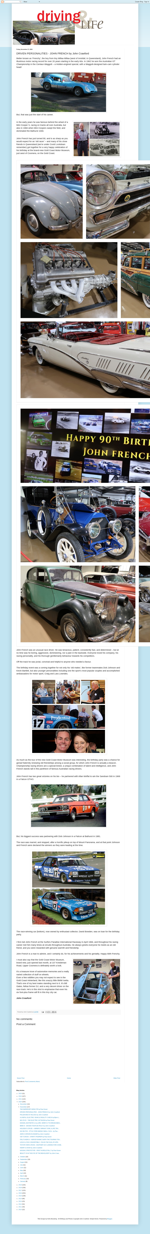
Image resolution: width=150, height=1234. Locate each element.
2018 (20, 1187)
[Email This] (46, 1012)
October (23, 1157)
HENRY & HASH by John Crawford (31, 1148)
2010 (20, 1209)
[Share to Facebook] (53, 1012)
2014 (20, 1198)
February (23, 1179)
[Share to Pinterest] (55, 1012)
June (22, 1167)
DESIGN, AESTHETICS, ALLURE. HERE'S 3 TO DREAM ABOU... (40, 1123)
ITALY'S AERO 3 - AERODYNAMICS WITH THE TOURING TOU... (40, 1139)
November (23, 1107)
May (21, 1170)
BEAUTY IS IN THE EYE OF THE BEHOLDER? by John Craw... (40, 1153)
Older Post (116, 1078)
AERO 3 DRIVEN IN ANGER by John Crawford (34, 1134)
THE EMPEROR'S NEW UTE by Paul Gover (34, 1109)
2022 (20, 1096)
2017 (20, 1190)
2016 (20, 1193)
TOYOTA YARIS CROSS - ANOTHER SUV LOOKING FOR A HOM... (41, 1145)
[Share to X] (51, 1012)
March (22, 1176)
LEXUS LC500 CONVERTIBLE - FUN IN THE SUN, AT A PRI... (39, 1142)
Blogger (109, 1219)
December (23, 1104)
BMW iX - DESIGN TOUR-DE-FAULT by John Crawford (37, 1126)
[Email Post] (42, 1012)
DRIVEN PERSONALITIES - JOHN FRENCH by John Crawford (40, 1112)
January (23, 1181)
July (21, 1165)
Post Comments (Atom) (32, 1081)
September (24, 1159)
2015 (20, 1196)
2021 (20, 1099)
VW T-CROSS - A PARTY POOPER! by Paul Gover (36, 1137)
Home (69, 1078)
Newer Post (20, 1078)
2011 (20, 1207)
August (22, 1162)
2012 (20, 1204)
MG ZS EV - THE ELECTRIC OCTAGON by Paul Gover (37, 1120)
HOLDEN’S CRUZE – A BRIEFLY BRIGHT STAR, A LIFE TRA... (39, 1128)
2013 (20, 1201)
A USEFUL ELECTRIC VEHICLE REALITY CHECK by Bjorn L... (40, 1117)
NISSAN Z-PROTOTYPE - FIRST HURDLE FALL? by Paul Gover (40, 1150)
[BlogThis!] (49, 1012)
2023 (20, 1093)
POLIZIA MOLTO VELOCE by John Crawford (34, 1115)
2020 (20, 1102)
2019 (20, 1185)
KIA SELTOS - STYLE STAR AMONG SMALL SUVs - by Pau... (39, 1131)
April (21, 1173)
